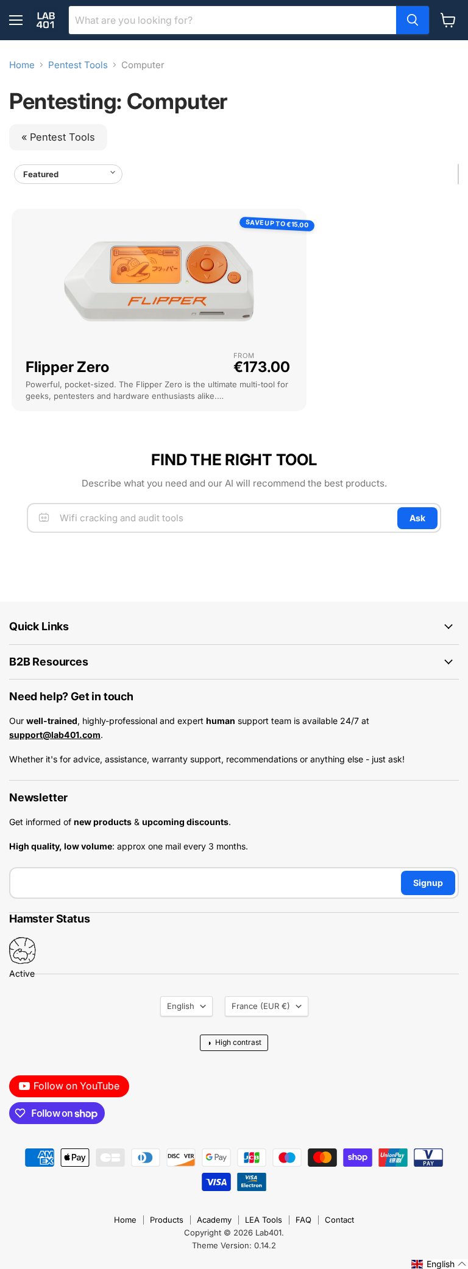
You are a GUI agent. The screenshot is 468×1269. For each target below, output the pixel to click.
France (261, 1006)
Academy (214, 1220)
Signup (428, 882)
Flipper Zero (67, 367)
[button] (439, 1264)
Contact (339, 1220)
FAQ (303, 1220)
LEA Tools (263, 1220)
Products (166, 1220)
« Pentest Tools (58, 137)
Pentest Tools (78, 65)
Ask (417, 518)
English (180, 1006)
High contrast (234, 1042)
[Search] (412, 20)
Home (22, 65)
